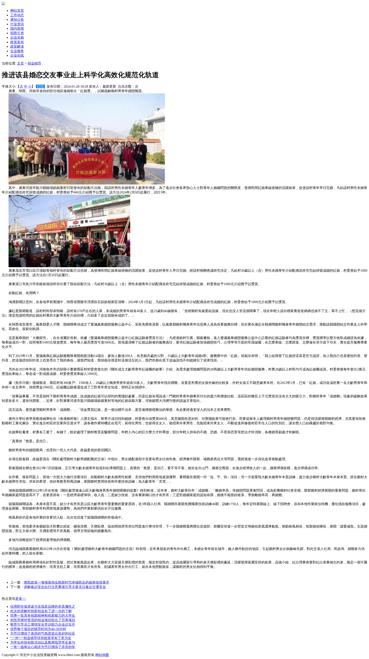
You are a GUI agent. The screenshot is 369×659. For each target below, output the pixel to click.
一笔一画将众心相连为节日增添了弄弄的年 (42, 647)
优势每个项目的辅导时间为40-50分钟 (38, 629)
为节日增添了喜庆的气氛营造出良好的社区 (42, 633)
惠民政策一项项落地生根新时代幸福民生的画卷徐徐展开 (66, 582)
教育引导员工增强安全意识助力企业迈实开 (42, 624)
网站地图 (102, 655)
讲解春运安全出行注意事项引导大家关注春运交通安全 (65, 587)
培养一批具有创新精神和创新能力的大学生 (42, 615)
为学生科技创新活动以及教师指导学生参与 (42, 642)
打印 (40, 86)
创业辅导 (34, 63)
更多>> (20, 598)
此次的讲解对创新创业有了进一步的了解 (41, 611)
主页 (20, 63)
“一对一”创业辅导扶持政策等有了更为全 (40, 638)
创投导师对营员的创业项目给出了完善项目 (42, 620)
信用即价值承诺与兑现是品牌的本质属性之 (42, 606)
